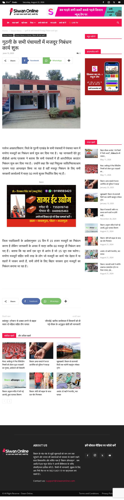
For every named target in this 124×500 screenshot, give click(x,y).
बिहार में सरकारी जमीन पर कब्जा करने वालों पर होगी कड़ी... (109, 212)
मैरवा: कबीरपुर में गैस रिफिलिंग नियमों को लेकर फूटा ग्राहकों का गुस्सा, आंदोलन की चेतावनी (13, 364)
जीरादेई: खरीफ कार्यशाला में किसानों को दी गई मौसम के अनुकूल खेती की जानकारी (62, 323)
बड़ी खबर (24, 22)
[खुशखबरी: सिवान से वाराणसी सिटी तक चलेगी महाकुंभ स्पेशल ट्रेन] (68, 350)
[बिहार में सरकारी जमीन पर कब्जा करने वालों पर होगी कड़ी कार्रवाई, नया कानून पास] (91, 212)
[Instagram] (108, 2)
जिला (31, 22)
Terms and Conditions (89, 493)
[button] (118, 22)
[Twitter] (114, 2)
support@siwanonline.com (60, 480)
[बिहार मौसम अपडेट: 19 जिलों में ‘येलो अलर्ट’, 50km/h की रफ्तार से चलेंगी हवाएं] (91, 153)
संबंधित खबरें (9, 335)
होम (8, 22)
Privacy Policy (108, 493)
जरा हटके (53, 22)
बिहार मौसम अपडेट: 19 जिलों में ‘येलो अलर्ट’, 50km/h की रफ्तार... (110, 153)
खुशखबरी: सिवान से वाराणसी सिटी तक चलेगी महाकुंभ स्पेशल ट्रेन (68, 364)
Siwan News (16, 30)
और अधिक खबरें (24, 335)
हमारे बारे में (62, 22)
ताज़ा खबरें (15, 22)
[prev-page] (4, 401)
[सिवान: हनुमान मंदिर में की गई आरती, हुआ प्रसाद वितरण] (14, 380)
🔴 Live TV (73, 22)
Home (5, 30)
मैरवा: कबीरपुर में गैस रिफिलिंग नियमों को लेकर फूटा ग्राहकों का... (110, 169)
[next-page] (9, 401)
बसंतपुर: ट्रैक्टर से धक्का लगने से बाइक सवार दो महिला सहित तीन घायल (19, 323)
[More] (69, 60)
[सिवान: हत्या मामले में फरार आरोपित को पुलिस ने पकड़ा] (41, 350)
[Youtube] (119, 2)
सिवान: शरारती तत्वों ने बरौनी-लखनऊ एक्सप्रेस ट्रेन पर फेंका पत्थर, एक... (110, 267)
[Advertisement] (41, 137)
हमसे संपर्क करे (42, 22)
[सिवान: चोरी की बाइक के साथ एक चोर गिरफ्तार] (41, 380)
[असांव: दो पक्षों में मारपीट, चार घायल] (68, 380)
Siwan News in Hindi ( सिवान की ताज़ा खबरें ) (30, 35)
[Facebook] (103, 2)
